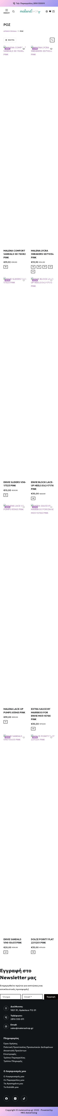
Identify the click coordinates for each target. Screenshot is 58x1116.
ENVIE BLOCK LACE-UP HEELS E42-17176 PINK (42, 485)
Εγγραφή (51, 997)
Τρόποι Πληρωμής (13, 1061)
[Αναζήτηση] (13, 11)
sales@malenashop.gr (22, 1028)
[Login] (47, 11)
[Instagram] (15, 1098)
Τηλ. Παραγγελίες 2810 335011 (30, 3)
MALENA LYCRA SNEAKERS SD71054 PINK (42, 254)
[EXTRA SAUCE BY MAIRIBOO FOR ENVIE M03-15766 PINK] (42, 604)
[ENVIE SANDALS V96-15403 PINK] (15, 834)
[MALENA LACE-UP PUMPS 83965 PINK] (15, 604)
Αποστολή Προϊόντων (15, 1050)
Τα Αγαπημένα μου (13, 1083)
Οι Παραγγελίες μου (14, 1080)
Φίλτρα (11, 40)
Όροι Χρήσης (10, 1043)
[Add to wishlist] (24, 49)
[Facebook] (7, 1098)
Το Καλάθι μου (11, 1087)
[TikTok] (24, 1098)
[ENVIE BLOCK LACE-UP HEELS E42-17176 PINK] (42, 377)
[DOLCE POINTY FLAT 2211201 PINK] (42, 834)
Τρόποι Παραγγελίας (14, 1057)
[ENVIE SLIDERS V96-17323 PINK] (15, 377)
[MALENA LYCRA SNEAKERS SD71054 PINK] (42, 146)
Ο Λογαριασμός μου (14, 1076)
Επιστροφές (10, 1054)
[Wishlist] (50, 11)
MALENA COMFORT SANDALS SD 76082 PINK (15, 254)
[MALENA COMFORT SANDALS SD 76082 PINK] (15, 146)
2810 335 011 (17, 1019)
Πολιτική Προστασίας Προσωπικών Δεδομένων (28, 1047)
